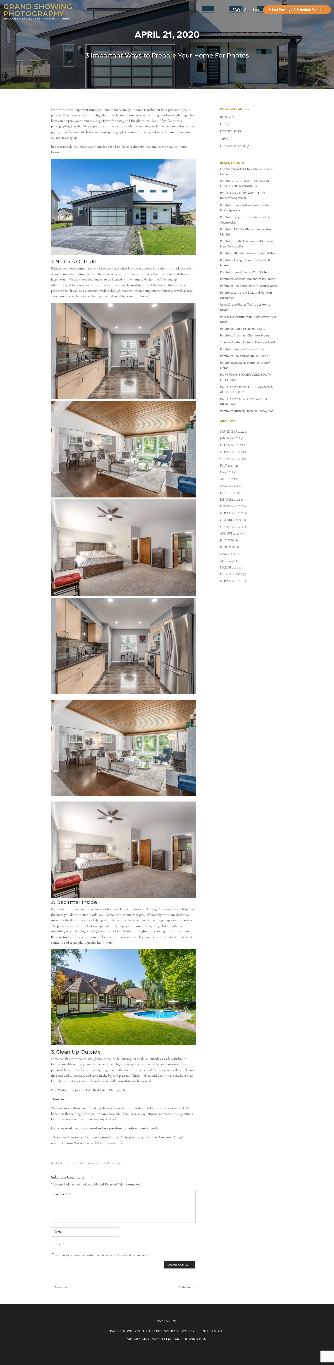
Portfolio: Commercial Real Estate (242, 328)
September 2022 (232, 431)
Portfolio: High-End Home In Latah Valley (247, 253)
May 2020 (226, 554)
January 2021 (230, 499)
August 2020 (229, 533)
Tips (223, 139)
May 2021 (226, 472)
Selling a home (114, 1163)
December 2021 (231, 445)
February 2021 (231, 493)
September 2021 (232, 459)
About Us (251, 10)
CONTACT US (167, 1320)
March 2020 (229, 567)
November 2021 (232, 452)
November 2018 (232, 581)
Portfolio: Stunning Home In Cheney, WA (246, 411)
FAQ (236, 10)
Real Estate (58, 1163)
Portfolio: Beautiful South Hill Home (244, 356)
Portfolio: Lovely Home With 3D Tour (245, 272)
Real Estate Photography (85, 1163)
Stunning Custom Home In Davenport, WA (247, 342)
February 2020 (231, 574)
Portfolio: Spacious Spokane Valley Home (247, 278)
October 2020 (231, 520)
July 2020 (227, 540)
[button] (123, 646)
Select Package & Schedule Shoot (294, 10)
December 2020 (231, 506)
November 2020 (232, 513)
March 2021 (229, 486)
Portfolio (229, 131)
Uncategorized (233, 146)
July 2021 (227, 465)
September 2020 (232, 527)
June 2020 (227, 547)
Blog (224, 117)
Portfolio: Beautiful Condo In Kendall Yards (248, 285)
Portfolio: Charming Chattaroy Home (244, 335)
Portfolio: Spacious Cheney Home (242, 349)
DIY (222, 124)
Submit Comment (179, 1264)
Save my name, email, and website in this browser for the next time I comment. (102, 1255)
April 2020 (227, 561)
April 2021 (227, 479)
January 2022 (230, 438)
